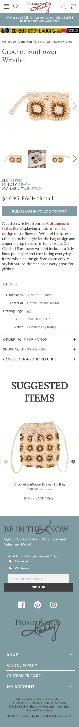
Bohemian (25, 41)
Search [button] (16, 6)
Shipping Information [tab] (24, 349)
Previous (5, 461)
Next (73, 461)
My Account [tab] (21, 686)
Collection (9, 41)
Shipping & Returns (27, 703)
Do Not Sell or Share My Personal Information (40, 706)
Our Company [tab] (22, 665)
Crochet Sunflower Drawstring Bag (39, 484)
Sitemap (60, 703)
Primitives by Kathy (31, 716)
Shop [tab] (12, 654)
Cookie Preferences (40, 710)
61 (29, 311)
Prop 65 (48, 703)
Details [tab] (10, 284)
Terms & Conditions (49, 699)
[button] (6, 6)
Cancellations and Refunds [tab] (30, 359)
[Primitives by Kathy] (38, 640)
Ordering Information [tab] (25, 339)
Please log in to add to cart (39, 211)
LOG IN (24, 17)
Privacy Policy (25, 699)
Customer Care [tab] (24, 676)
